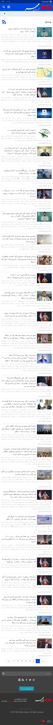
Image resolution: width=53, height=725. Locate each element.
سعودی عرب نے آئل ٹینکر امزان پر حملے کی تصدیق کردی (19, 70)
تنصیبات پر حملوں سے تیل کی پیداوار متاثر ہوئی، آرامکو (21, 517)
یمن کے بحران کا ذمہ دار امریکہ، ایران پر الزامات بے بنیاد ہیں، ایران (19, 193)
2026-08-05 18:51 (43, 554)
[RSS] (4, 22)
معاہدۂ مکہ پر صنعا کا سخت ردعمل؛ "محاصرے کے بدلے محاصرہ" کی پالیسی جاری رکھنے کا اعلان (19, 358)
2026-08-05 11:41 (43, 592)
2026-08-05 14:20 (43, 572)
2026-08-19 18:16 (43, 186)
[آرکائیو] (19, 680)
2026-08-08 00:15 (43, 466)
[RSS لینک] (22, 680)
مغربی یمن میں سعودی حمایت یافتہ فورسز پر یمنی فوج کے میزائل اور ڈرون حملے (18, 238)
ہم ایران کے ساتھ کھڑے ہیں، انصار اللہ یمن (22, 29)
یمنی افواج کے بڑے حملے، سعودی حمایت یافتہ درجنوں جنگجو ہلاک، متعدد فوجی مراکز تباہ (19, 451)
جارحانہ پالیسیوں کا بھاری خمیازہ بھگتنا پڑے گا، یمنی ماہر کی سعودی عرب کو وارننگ (18, 620)
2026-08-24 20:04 (43, 105)
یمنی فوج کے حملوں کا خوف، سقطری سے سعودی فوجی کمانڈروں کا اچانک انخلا (18, 259)
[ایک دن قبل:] (44, 32)
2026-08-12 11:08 (43, 270)
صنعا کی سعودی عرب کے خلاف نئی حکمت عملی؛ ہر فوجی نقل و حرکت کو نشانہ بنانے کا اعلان (19, 428)
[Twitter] (30, 680)
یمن (48, 21)
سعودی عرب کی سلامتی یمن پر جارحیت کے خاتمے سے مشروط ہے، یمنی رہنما (20, 642)
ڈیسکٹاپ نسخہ (26, 688)
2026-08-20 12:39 (43, 166)
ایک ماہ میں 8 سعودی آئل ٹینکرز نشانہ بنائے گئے (20, 171)
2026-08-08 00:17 (43, 421)
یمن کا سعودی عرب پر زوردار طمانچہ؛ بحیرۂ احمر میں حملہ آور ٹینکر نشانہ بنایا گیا (18, 91)
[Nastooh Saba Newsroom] (48, 721)
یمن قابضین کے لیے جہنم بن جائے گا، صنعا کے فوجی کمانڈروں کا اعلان (19, 53)
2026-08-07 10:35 (43, 486)
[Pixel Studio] (42, 721)
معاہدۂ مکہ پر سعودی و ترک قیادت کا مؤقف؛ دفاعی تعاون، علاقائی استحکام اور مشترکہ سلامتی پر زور (18, 403)
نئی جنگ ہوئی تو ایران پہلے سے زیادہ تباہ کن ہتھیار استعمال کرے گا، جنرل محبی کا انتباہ (20, 150)
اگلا (9, 661)
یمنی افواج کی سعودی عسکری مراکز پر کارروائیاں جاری (18, 472)
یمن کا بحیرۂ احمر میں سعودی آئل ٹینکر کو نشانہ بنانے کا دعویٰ (19, 578)
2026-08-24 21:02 (43, 84)
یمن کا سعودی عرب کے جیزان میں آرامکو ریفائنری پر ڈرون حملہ (20, 314)
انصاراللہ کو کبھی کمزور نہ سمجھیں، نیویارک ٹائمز (21, 131)
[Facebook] (26, 680)
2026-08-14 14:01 (43, 208)
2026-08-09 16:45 (43, 330)
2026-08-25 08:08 (43, 64)
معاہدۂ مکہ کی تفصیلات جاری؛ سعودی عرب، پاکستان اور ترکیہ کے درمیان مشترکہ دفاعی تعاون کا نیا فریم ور (18, 382)
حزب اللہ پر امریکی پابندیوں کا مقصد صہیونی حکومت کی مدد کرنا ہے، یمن (19, 112)
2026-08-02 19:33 (43, 635)
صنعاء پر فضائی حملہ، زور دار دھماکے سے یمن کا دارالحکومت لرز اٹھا (18, 539)
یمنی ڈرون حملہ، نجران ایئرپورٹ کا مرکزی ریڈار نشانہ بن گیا (19, 560)
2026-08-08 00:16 (43, 444)
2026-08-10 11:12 (43, 308)
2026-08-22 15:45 (43, 143)
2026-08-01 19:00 (43, 656)
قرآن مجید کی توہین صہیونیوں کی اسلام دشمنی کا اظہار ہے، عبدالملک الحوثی (19, 216)
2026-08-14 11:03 (43, 251)
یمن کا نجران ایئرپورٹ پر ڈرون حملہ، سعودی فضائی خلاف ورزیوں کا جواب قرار (18, 599)
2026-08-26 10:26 (43, 46)
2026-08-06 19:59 (43, 511)
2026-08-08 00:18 (43, 373)
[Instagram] (33, 680)
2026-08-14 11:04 (43, 231)
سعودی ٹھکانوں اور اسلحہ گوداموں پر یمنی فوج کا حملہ (21, 276)
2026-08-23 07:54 (43, 125)
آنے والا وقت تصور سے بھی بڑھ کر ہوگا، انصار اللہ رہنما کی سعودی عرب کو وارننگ (18, 295)
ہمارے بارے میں (25, 708)
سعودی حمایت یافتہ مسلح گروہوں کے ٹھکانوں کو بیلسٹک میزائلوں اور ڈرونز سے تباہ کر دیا (19, 494)
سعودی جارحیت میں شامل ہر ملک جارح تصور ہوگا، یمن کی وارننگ (20, 336)
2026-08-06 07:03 (43, 531)
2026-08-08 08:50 (43, 350)
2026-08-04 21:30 (43, 612)
